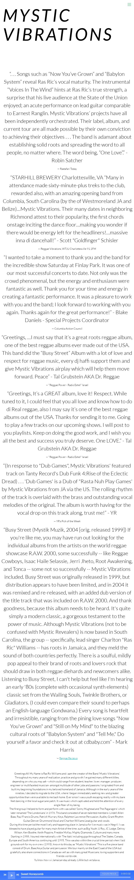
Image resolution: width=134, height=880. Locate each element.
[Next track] (17, 874)
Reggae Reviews (68, 758)
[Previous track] (5, 874)
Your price (109, 873)
